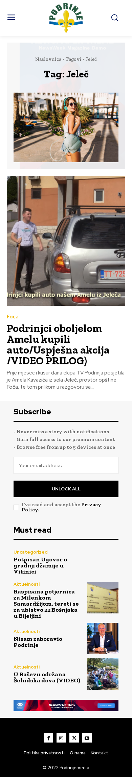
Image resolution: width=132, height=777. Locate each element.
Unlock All (66, 489)
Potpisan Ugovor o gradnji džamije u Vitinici (40, 565)
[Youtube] (87, 738)
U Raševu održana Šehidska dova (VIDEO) (47, 677)
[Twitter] (74, 738)
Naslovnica (48, 59)
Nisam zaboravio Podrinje (38, 642)
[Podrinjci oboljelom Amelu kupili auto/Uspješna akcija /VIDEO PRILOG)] (66, 241)
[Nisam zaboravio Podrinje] (102, 638)
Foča (13, 316)
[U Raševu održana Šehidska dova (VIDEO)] (102, 674)
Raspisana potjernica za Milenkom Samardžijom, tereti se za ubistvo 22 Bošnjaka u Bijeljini (46, 604)
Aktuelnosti (27, 584)
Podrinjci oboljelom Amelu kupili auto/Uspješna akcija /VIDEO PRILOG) (58, 344)
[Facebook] (48, 738)
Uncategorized (31, 552)
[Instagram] (61, 738)
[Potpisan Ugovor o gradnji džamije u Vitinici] (102, 562)
